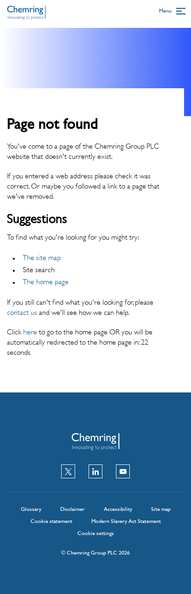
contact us (22, 312)
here (30, 331)
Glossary (31, 509)
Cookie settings (95, 533)
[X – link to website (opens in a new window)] (68, 472)
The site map (42, 257)
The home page (46, 281)
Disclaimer (72, 509)
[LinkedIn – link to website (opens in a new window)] (95, 472)
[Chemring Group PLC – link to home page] (26, 16)
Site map (161, 509)
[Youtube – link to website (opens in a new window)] (123, 472)
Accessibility (118, 509)
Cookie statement (51, 521)
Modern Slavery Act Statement (126, 521)
